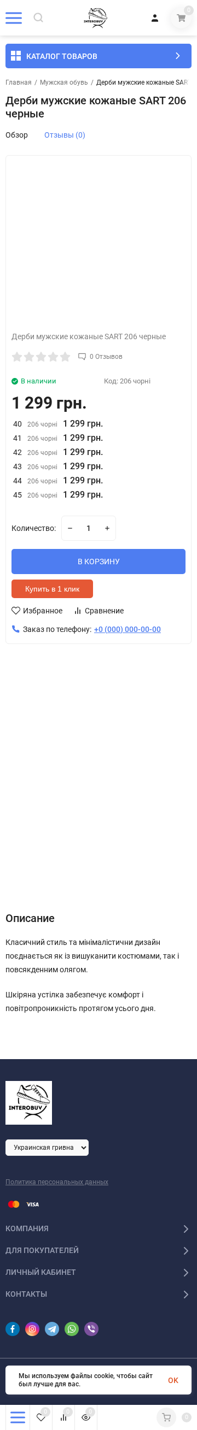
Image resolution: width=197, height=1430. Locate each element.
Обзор (16, 135)
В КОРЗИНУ (99, 561)
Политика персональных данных (56, 1182)
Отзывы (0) (64, 135)
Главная (18, 82)
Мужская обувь (64, 82)
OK (173, 1380)
